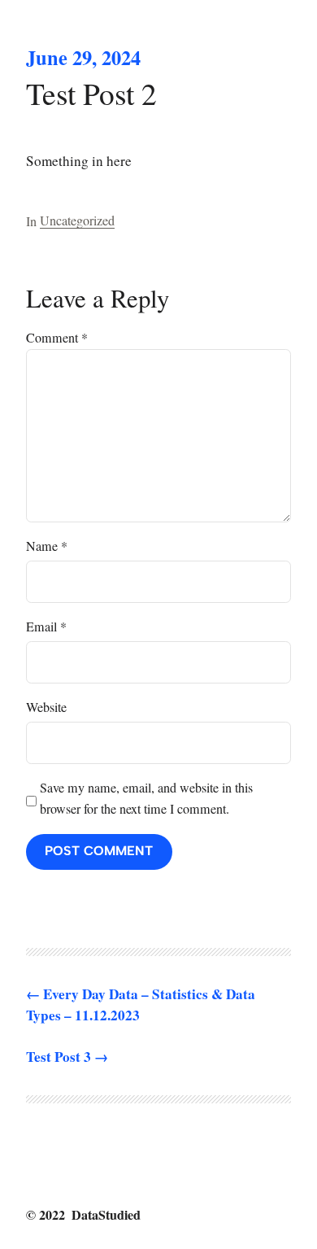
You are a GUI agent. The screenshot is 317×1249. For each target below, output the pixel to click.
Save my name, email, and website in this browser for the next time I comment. (146, 798)
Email (46, 626)
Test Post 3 (58, 1056)
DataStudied (106, 1214)
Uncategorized (77, 220)
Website (46, 707)
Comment (57, 338)
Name (46, 546)
